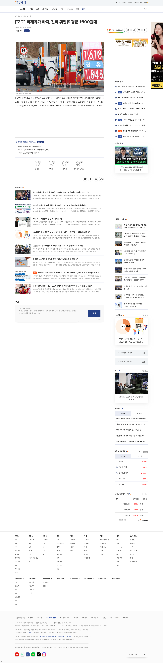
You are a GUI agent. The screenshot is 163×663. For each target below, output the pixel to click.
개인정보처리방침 (51, 618)
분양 (44, 551)
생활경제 (72, 547)
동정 (77, 9)
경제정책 (72, 540)
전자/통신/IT (60, 543)
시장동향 (45, 540)
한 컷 (30, 593)
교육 (37, 9)
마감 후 (132, 554)
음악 (16, 593)
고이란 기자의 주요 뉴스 (27, 142)
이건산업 (121, 461)
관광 (16, 582)
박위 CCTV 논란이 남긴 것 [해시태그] (47, 219)
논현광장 (132, 543)
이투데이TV (46, 578)
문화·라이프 (18, 578)
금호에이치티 (123, 467)
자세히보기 (40, 142)
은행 (30, 543)
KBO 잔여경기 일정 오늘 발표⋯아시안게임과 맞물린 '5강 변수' (138, 86)
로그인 (118, 2)
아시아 (86, 554)
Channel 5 (74, 578)
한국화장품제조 (123, 473)
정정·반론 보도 (95, 618)
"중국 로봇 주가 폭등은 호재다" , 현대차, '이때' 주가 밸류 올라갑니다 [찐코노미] (131, 170)
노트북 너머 (133, 562)
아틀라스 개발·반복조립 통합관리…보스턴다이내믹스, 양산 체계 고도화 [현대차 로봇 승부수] (70, 272)
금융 (30, 536)
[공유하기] (128, 30)
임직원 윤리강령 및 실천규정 (65, 636)
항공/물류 (59, 554)
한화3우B (122, 479)
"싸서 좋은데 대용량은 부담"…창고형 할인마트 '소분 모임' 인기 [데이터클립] (61, 232)
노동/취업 (54, 9)
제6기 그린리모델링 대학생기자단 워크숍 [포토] (33, 150)
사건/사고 (45, 9)
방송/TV (17, 586)
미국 (85, 547)
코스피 (123, 456)
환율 (16, 565)
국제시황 (17, 569)
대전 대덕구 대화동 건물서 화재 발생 (133, 92)
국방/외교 (103, 547)
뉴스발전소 (32, 578)
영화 (16, 589)
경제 (71, 536)
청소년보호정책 (64, 618)
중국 (85, 551)
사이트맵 (125, 618)
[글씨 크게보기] (144, 30)
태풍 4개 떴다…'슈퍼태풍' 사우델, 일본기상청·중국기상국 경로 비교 (140, 109)
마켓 (16, 536)
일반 (83, 9)
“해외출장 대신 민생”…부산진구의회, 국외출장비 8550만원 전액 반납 (135, 280)
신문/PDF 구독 (138, 2)
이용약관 (39, 618)
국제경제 (86, 540)
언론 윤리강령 (42, 636)
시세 (16, 547)
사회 (22, 9)
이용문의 (84, 618)
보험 (30, 547)
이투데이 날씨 (102, 578)
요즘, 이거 (31, 586)
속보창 (130, 2)
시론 (131, 547)
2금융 (30, 551)
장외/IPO (17, 551)
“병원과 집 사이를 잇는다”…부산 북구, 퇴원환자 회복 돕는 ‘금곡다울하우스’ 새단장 (135, 236)
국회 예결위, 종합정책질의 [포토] (28, 153)
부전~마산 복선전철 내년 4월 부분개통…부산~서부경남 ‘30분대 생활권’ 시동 (135, 227)
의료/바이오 (60, 562)
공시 (16, 540)
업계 (44, 543)
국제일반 (86, 543)
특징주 (123, 413)
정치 (101, 536)
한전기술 (121, 484)
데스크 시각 (133, 551)
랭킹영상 (45, 586)
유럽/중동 (87, 558)
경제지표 (72, 543)
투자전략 (139, 413)
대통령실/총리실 (104, 540)
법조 (31, 9)
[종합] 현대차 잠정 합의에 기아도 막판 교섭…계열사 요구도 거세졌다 (58, 246)
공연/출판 (17, 597)
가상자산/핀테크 (33, 558)
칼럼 (131, 558)
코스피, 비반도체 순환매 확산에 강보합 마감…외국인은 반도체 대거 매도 (60, 205)
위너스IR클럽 (88, 578)
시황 (16, 543)
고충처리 (75, 618)
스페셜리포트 (61, 578)
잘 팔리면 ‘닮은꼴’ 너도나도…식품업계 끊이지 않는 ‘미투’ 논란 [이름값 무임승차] (63, 286)
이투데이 (17, 16)
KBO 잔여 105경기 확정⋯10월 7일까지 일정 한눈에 (135, 98)
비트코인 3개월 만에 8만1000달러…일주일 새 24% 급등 (137, 125)
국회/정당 (103, 543)
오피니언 (133, 536)
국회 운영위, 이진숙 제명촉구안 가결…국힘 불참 (136, 103)
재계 (58, 540)
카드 (30, 554)
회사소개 (30, 618)
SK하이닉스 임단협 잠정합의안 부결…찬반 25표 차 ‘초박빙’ (55, 259)
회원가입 (124, 2)
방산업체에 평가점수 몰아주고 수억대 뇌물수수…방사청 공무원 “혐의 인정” (135, 297)
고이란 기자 (19, 31)
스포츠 (17, 600)
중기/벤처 (59, 565)
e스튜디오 (45, 582)
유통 (58, 558)
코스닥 (140, 456)
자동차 (58, 547)
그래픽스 (31, 589)
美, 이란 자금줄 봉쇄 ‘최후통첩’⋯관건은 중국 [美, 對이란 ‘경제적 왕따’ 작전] (61, 192)
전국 (62, 9)
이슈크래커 (32, 582)
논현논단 (132, 540)
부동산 (45, 536)
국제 (85, 536)
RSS (145, 2)
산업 (58, 536)
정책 (44, 547)
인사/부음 (70, 9)
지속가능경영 (116, 578)
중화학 (58, 551)
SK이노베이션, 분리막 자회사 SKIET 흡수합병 (136, 120)
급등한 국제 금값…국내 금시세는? (129, 114)
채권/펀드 (17, 562)
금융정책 (31, 540)
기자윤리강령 (52, 636)
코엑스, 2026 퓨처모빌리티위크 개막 (30, 147)
